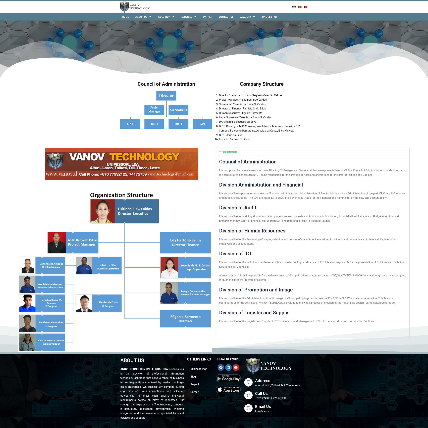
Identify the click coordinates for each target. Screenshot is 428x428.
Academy (245, 16)
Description (230, 151)
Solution (164, 16)
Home (125, 16)
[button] (312, 152)
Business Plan (198, 369)
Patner (207, 16)
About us (141, 16)
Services (186, 16)
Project (195, 384)
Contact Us (226, 16)
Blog (193, 376)
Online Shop (270, 16)
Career (194, 392)
